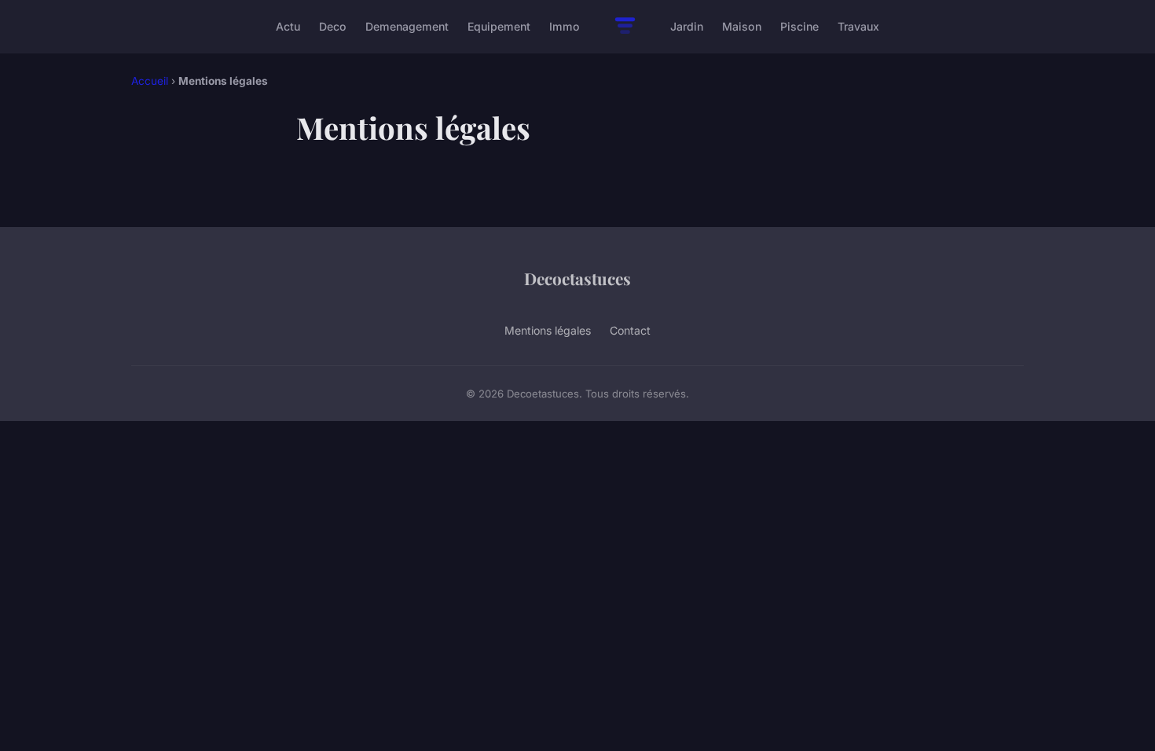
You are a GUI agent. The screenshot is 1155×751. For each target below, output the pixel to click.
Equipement (499, 26)
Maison (741, 26)
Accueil (149, 81)
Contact (630, 330)
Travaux (858, 26)
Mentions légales (547, 330)
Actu (288, 26)
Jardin (686, 26)
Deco (332, 26)
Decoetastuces (577, 278)
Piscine (799, 26)
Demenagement (407, 26)
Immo (564, 26)
